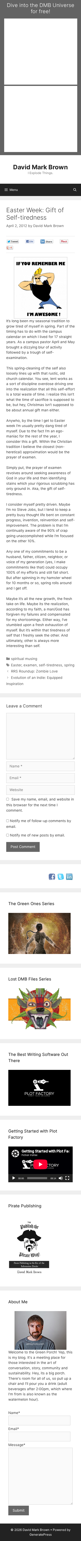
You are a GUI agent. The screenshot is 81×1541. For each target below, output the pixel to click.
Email (13, 1429)
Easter (16, 665)
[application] (40, 1164)
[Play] (14, 1178)
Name (14, 1413)
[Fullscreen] (67, 1178)
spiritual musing (24, 659)
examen (30, 665)
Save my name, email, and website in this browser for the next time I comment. (40, 804)
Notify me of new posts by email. (37, 835)
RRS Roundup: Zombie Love (34, 671)
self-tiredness (50, 665)
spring (69, 665)
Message (16, 1445)
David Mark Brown (40, 167)
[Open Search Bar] (75, 190)
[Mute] (61, 1178)
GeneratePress (40, 1534)
